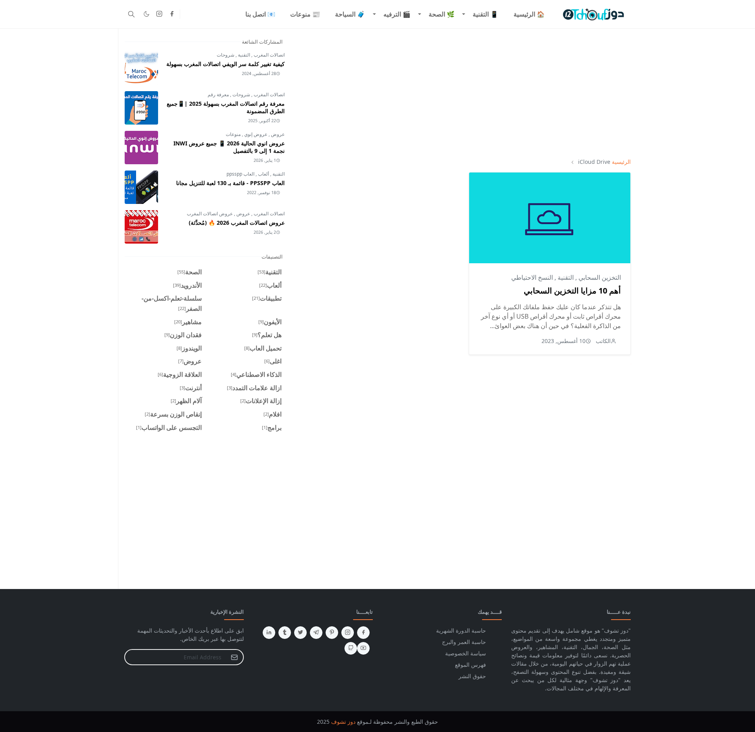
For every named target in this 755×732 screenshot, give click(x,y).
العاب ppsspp (240, 174)
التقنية (565, 277)
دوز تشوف (343, 721)
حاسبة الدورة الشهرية (461, 630)
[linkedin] (269, 632)
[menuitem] (529, 14)
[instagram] (159, 14)
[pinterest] (332, 632)
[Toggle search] (131, 14)
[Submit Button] (234, 657)
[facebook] (172, 14)
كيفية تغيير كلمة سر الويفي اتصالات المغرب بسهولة (225, 64)
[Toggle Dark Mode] (146, 13)
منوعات (233, 134)
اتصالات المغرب (268, 54)
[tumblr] (284, 632)
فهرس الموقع (470, 664)
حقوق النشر (472, 676)
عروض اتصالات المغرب (210, 213)
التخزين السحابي (599, 277)
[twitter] (300, 632)
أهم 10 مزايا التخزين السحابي (572, 290)
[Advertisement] (464, 93)
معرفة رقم (218, 94)
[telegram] (316, 632)
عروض (277, 134)
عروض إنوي (255, 134)
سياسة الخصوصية (465, 653)
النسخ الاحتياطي (532, 277)
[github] (350, 648)
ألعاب (263, 174)
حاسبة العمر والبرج (464, 642)
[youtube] (363, 648)
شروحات (225, 54)
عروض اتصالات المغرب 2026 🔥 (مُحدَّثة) (237, 222)
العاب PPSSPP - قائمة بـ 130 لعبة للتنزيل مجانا (230, 183)
